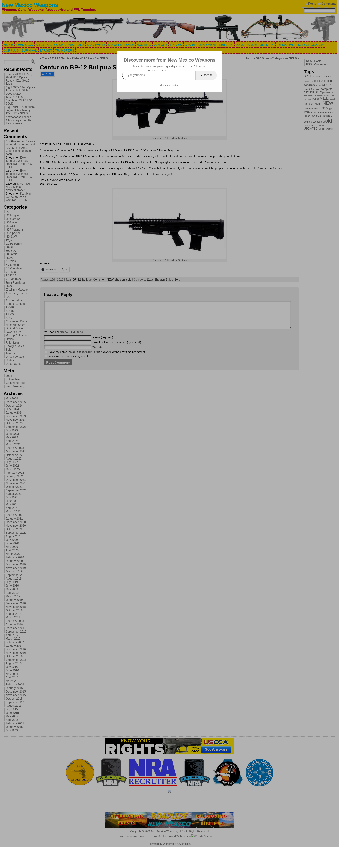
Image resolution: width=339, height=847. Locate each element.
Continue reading (169, 84)
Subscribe (206, 75)
